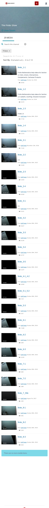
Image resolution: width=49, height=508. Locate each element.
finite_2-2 (22, 155)
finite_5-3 (22, 305)
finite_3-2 (22, 218)
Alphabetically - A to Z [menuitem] (17, 60)
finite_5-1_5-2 (23, 291)
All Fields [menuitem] (12, 56)
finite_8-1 (22, 408)
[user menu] (46, 3)
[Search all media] (41, 3)
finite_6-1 (22, 320)
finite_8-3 (22, 437)
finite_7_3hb (23, 393)
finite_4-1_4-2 (23, 276)
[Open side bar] (3, 3)
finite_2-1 (22, 140)
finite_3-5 (22, 262)
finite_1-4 (22, 126)
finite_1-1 (22, 67)
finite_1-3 (22, 109)
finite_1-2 (22, 89)
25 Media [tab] (8, 37)
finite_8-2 (22, 422)
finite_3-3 (22, 233)
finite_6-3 (22, 349)
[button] (25, 44)
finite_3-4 (22, 247)
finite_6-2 (22, 335)
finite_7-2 (22, 378)
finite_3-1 (22, 201)
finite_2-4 (22, 186)
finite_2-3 (22, 172)
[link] (37, 3)
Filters (5, 51)
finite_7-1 (22, 364)
